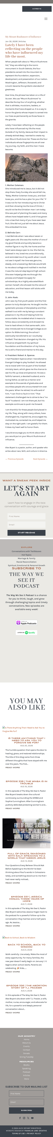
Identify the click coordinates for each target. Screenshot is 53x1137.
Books (26, 1065)
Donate (37, 9)
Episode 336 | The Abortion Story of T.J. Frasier (26, 987)
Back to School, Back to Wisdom (26, 946)
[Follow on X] (28, 1118)
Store (26, 1079)
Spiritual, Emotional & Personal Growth (26, 565)
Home (26, 1039)
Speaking (26, 1068)
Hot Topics (26, 555)
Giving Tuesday (26, 1057)
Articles (22, 41)
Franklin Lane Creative (35, 1131)
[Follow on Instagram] (24, 1118)
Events (26, 1046)
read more (12, 767)
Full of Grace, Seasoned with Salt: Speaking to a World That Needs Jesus (27, 856)
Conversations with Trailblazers (26, 551)
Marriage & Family (26, 558)
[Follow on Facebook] (20, 1118)
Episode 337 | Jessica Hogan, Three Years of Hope (26, 899)
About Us (26, 1043)
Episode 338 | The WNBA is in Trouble (26, 782)
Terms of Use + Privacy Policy (26, 1133)
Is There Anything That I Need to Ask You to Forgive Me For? (26, 740)
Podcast (26, 1072)
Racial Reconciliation (26, 562)
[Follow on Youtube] (32, 1118)
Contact (26, 1050)
